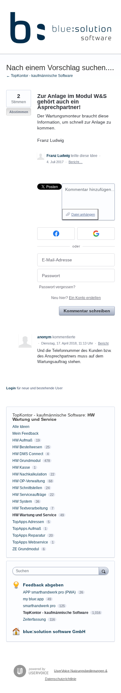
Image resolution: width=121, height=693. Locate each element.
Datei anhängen (83, 214)
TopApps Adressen (28, 522)
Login (11, 388)
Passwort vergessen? (57, 287)
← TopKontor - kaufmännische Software (39, 76)
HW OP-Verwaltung (28, 481)
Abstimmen (18, 112)
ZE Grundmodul (25, 549)
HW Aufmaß (22, 440)
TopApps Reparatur (28, 535)
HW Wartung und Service (53, 417)
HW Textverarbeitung (30, 508)
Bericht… (76, 162)
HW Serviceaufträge (29, 494)
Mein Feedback (25, 433)
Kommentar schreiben (87, 310)
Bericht (103, 343)
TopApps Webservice (30, 542)
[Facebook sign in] (56, 233)
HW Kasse (21, 467)
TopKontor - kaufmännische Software (48, 414)
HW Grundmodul (26, 460)
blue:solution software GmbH (54, 631)
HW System (22, 501)
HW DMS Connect (27, 454)
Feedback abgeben (43, 584)
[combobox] (57, 571)
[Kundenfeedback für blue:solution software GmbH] (60, 27)
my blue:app (34, 599)
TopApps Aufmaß (26, 528)
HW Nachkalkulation (29, 474)
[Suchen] (104, 571)
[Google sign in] (96, 233)
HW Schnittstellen (27, 488)
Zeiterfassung (35, 619)
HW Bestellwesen (27, 447)
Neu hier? (76, 298)
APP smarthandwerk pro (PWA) (50, 592)
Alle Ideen (20, 427)
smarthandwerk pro (39, 606)
